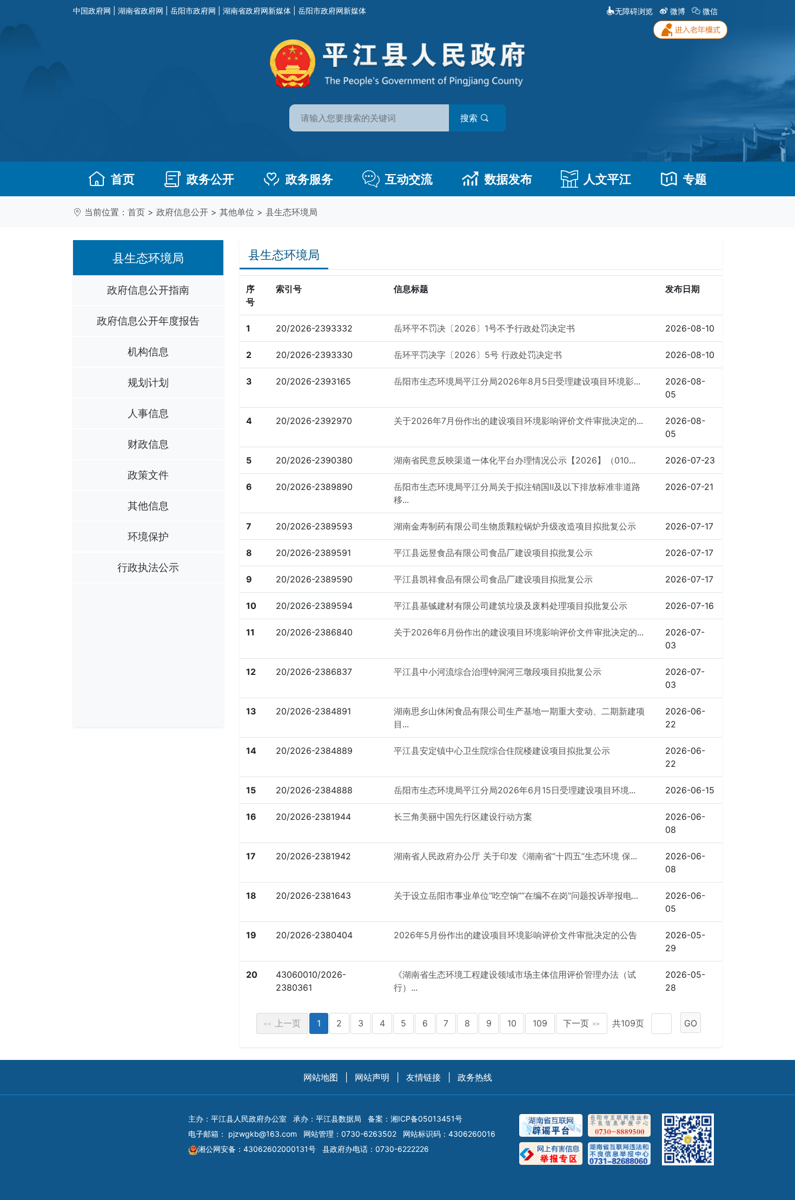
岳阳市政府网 (193, 10)
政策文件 (148, 474)
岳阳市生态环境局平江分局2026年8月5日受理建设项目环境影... (517, 381)
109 (540, 1023)
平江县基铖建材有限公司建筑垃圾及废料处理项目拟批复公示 (510, 605)
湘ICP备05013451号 (426, 1118)
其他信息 (148, 505)
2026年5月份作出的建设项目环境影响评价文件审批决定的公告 (515, 935)
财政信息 (148, 443)
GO (690, 1023)
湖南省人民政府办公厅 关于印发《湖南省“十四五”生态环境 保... (515, 856)
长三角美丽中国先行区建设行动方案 (463, 816)
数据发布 (508, 179)
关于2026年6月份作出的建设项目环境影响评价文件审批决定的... (519, 632)
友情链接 (423, 1077)
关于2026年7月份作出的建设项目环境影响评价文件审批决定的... (518, 420)
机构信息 (148, 351)
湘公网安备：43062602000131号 (257, 1148)
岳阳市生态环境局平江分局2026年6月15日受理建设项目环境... (514, 790)
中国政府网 (92, 10)
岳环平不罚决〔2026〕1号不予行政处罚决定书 (484, 328)
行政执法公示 (148, 567)
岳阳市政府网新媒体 (332, 10)
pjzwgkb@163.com (262, 1133)
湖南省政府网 (140, 10)
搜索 (470, 117)
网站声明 (372, 1077)
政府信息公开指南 (148, 289)
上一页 (282, 1023)
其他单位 (237, 212)
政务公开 (210, 179)
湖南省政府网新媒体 (257, 10)
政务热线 (475, 1077)
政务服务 (309, 179)
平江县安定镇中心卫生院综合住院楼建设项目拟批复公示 (502, 750)
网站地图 (320, 1077)
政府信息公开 (182, 212)
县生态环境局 (291, 212)
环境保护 (148, 536)
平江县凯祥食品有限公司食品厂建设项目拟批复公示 (493, 579)
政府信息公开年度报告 (148, 320)
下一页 (581, 1023)
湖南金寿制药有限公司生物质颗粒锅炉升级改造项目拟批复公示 (515, 526)
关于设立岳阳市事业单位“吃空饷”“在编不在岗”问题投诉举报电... (516, 895)
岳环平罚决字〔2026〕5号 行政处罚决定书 (478, 354)
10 (511, 1023)
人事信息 (148, 413)
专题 (695, 179)
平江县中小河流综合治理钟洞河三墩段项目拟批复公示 (497, 671)
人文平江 (607, 179)
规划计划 (148, 382)
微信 (710, 11)
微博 (677, 11)
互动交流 (409, 179)
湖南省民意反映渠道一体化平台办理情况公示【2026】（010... (514, 460)
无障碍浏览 (634, 11)
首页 (123, 179)
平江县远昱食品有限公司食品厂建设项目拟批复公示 (493, 552)
